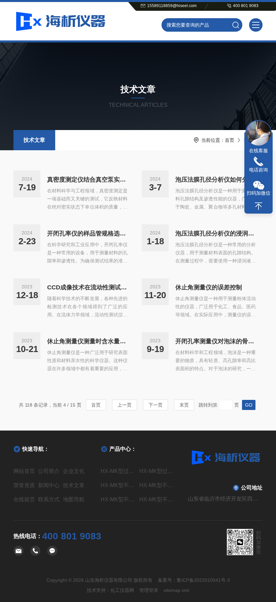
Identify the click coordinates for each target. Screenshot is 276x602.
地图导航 (73, 499)
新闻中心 (49, 485)
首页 (229, 140)
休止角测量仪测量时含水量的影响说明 (87, 341)
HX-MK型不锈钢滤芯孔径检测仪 (119, 499)
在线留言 (24, 499)
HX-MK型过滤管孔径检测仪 (157, 471)
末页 (184, 405)
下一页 (155, 405)
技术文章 (34, 140)
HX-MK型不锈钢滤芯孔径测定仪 (119, 485)
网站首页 (24, 471)
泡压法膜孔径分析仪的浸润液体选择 (215, 233)
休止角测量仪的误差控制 (208, 287)
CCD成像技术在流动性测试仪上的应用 (87, 287)
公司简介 (49, 471)
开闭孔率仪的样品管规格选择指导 (87, 233)
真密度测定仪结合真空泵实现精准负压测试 (87, 179)
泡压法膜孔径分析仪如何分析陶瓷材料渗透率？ (215, 179)
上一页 (124, 405)
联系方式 (49, 499)
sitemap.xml (176, 590)
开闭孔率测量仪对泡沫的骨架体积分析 (215, 341)
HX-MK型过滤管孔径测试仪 (119, 471)
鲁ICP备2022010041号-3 (203, 580)
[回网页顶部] (258, 206)
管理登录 (148, 590)
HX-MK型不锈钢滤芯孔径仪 (157, 499)
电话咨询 (258, 169)
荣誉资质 (24, 485)
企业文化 (73, 471)
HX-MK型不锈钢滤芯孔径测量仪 (157, 485)
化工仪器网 (122, 590)
